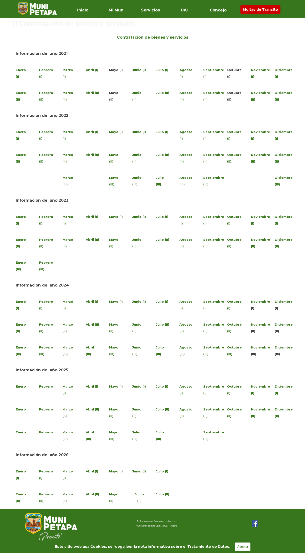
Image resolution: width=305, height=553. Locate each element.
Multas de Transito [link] (260, 9)
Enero (21, 386)
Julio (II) (162, 93)
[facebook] (255, 523)
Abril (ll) (92, 409)
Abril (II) (92, 93)
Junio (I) (139, 70)
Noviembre (260, 301)
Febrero (46, 386)
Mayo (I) (116, 132)
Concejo (218, 10)
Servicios (150, 10)
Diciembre (284, 301)
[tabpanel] (152, 37)
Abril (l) (92, 386)
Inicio (82, 10)
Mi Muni (117, 10)
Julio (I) (162, 70)
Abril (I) (92, 70)
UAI (184, 10)
